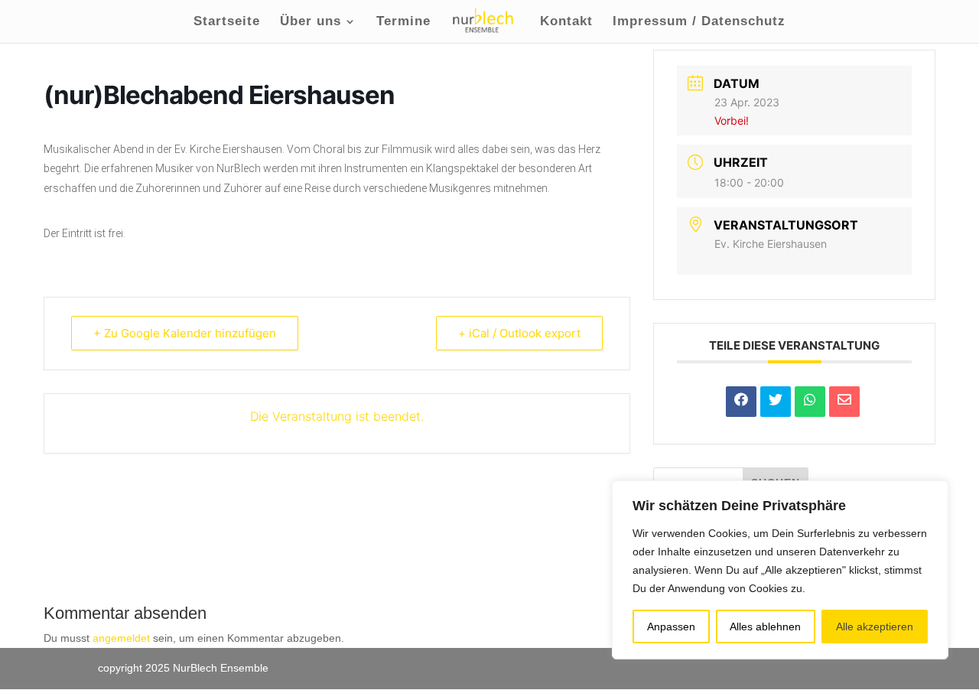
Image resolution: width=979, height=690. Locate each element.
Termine (403, 22)
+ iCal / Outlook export (519, 333)
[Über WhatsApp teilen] (810, 401)
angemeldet (121, 638)
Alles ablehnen (765, 626)
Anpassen (671, 626)
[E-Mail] (844, 401)
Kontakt (566, 22)
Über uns (310, 22)
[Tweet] (775, 401)
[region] (780, 569)
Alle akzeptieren (874, 626)
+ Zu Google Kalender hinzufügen (184, 333)
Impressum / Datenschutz (699, 22)
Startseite (227, 22)
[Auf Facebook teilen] (741, 401)
